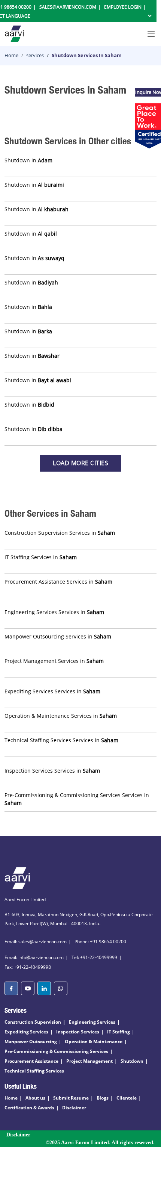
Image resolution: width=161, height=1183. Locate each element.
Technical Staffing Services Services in (61, 740)
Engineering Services (92, 1022)
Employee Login (123, 7)
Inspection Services (77, 1032)
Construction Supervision (32, 1022)
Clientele (126, 1098)
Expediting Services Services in (52, 691)
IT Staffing (118, 1032)
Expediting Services (26, 1032)
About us (35, 1098)
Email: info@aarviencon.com (34, 957)
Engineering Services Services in (54, 612)
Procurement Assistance (31, 1061)
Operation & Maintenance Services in (60, 715)
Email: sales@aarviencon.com (35, 941)
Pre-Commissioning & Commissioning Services (56, 1051)
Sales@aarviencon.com (67, 7)
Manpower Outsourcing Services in (57, 636)
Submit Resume (71, 1098)
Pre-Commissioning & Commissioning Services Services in (76, 798)
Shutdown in (28, 160)
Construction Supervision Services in (59, 532)
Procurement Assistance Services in (58, 581)
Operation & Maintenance (93, 1041)
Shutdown (132, 1061)
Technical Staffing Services (34, 1071)
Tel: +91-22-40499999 (94, 957)
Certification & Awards (29, 1107)
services (35, 55)
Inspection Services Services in (52, 770)
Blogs (103, 1098)
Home (11, 55)
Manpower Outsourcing (30, 1041)
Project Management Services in (54, 660)
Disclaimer (74, 1107)
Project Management (89, 1061)
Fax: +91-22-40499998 (27, 967)
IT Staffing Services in (40, 557)
